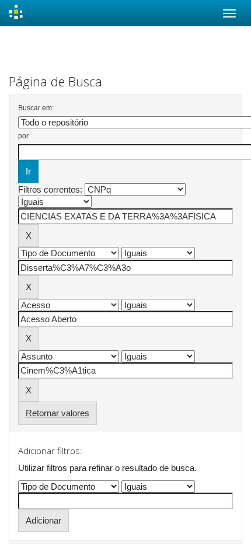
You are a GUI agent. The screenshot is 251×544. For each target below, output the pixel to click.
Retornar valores (57, 413)
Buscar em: (36, 108)
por (23, 136)
